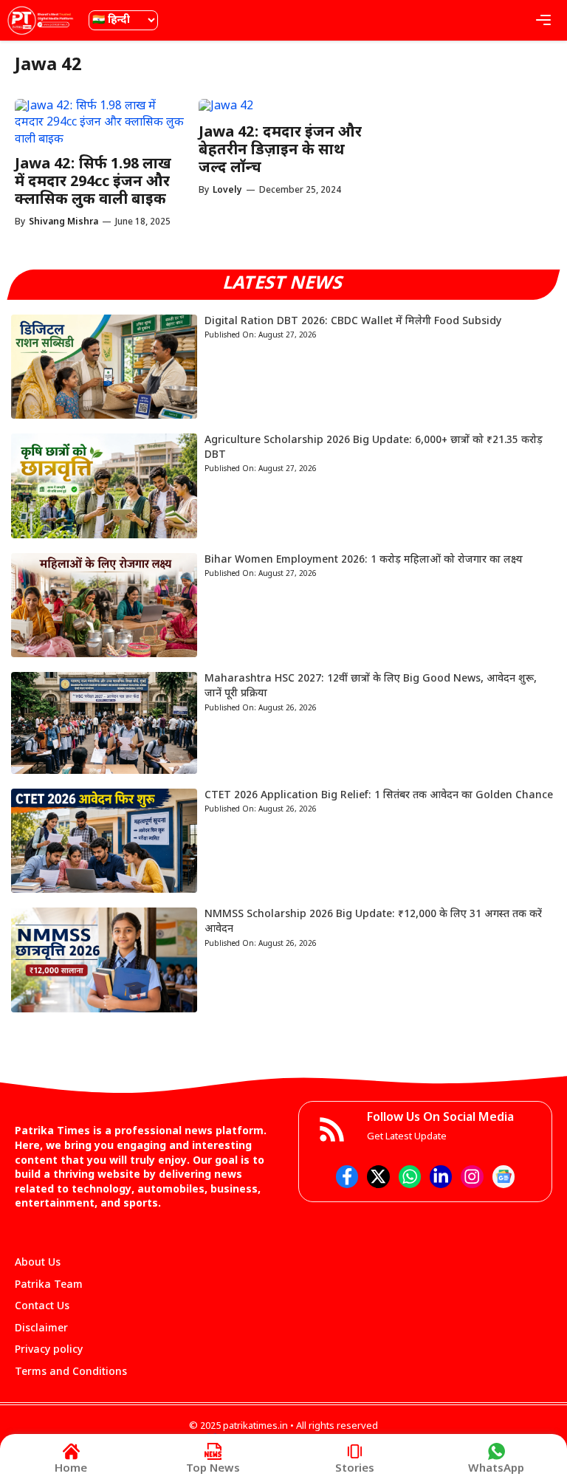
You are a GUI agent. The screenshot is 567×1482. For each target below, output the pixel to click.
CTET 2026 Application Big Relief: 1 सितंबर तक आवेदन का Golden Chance (379, 796)
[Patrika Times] (40, 20)
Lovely (227, 190)
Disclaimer (41, 1329)
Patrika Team (49, 1285)
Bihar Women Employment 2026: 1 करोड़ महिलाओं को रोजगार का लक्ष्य (364, 560)
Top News (213, 1469)
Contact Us (42, 1307)
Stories (354, 1469)
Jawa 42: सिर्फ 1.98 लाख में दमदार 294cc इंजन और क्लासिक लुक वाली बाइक (93, 182)
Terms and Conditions (71, 1372)
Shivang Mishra (63, 222)
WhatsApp (496, 1469)
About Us (38, 1263)
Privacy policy (49, 1350)
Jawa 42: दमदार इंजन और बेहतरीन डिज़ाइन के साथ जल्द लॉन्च (280, 150)
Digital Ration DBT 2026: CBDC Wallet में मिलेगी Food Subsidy (353, 322)
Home (71, 1469)
